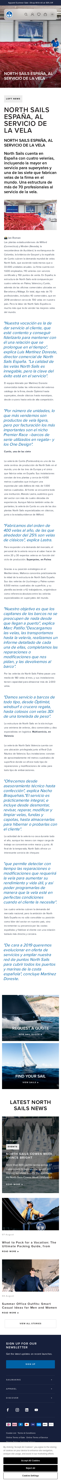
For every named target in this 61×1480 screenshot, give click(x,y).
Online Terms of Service (37, 1437)
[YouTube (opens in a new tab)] (36, 1410)
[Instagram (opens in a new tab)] (17, 1410)
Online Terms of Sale (15, 1437)
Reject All (30, 1468)
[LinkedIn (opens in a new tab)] (26, 1410)
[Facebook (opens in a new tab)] (7, 1410)
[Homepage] (9, 14)
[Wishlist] (39, 14)
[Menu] (52, 14)
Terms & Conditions (27, 1433)
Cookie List (11, 1433)
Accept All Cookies (30, 1460)
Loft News (13, 99)
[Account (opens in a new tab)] (32, 14)
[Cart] (45, 14)
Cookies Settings (30, 1475)
